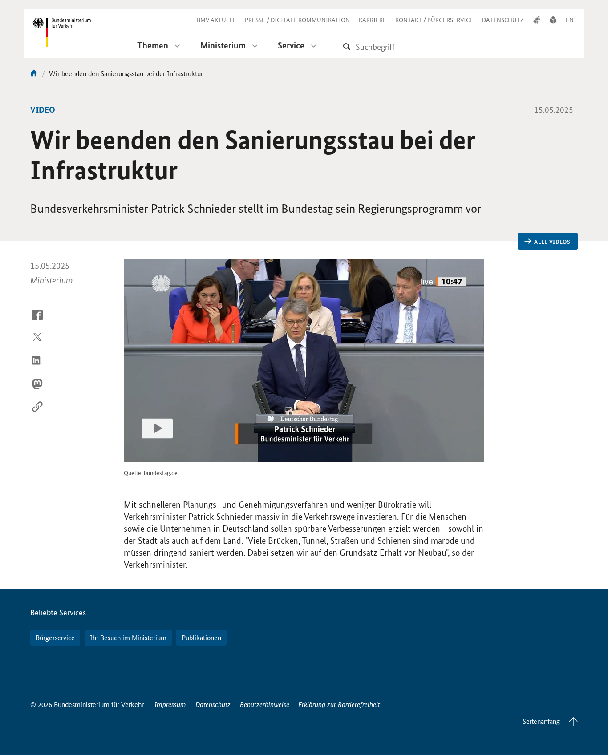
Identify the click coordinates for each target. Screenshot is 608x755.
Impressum (170, 704)
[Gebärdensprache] (537, 19)
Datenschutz (213, 704)
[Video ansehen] (304, 360)
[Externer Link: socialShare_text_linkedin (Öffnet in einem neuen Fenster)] (37, 367)
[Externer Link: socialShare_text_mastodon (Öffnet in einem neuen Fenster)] (37, 390)
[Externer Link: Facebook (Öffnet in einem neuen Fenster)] (37, 321)
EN (570, 19)
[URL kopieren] (37, 413)
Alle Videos (552, 242)
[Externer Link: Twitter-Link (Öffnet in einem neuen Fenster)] (37, 344)
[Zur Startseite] (33, 73)
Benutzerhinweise (264, 704)
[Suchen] (347, 46)
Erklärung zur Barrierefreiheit (339, 704)
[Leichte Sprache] (553, 19)
